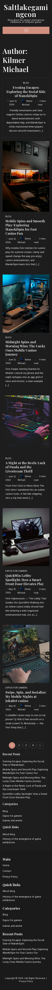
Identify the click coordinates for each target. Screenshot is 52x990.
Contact (7, 870)
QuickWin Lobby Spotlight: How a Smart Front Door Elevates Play (24, 579)
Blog (26, 82)
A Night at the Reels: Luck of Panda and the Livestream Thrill (25, 467)
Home (6, 865)
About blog (9, 834)
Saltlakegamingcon (26, 10)
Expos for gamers (16, 571)
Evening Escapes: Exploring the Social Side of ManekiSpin (26, 91)
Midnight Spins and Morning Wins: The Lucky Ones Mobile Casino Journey (25, 348)
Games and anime (12, 820)
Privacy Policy (10, 876)
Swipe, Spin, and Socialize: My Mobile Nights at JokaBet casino (26, 696)
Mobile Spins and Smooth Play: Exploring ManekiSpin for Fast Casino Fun (25, 227)
